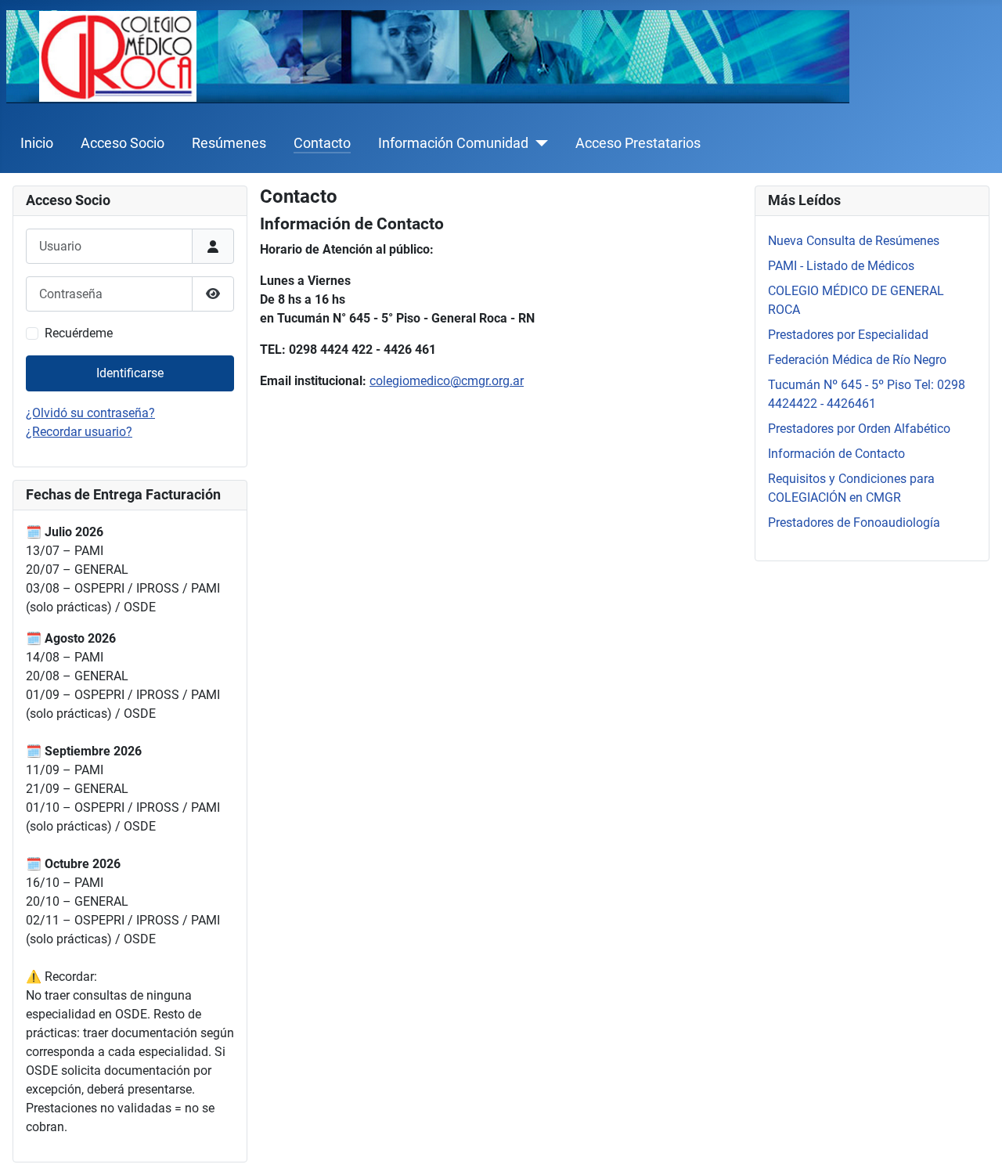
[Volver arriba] (974, 1146)
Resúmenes (229, 143)
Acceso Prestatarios (638, 143)
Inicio (36, 143)
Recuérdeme (79, 333)
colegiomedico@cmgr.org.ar (446, 380)
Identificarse (130, 373)
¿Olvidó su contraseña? (90, 412)
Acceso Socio (122, 143)
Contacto (322, 143)
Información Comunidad (453, 143)
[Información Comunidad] (538, 143)
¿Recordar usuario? (79, 431)
